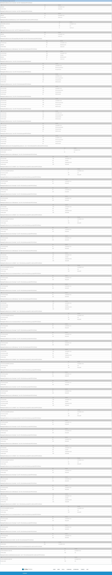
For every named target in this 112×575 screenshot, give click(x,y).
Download (69, 569)
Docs (63, 569)
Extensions (75, 569)
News (58, 569)
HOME (54, 569)
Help (87, 569)
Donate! (82, 569)
